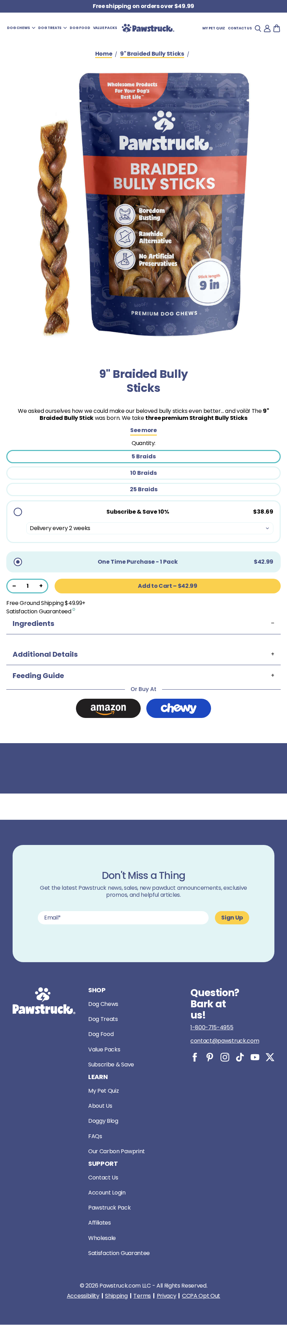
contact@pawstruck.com (224, 1041)
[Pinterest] (209, 1057)
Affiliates (99, 1223)
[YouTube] (255, 1057)
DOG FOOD (80, 27)
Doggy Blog (103, 1121)
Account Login (107, 1193)
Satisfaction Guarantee (119, 1253)
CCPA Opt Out (201, 1295)
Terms (141, 1295)
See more (143, 430)
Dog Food (100, 1034)
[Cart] (276, 28)
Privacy (166, 1295)
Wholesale (102, 1238)
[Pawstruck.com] (148, 28)
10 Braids (143, 473)
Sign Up (232, 918)
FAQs (95, 1136)
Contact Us (103, 1178)
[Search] (258, 28)
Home (103, 54)
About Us (100, 1106)
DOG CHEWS (18, 27)
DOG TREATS (50, 27)
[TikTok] (240, 1057)
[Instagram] (224, 1057)
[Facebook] (194, 1057)
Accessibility (83, 1295)
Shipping (116, 1295)
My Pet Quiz (213, 28)
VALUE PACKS (105, 27)
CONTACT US (240, 28)
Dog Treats (103, 1019)
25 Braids (144, 489)
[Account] (267, 28)
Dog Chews (103, 1004)
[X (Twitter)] (270, 1057)
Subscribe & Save (111, 1064)
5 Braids (144, 456)
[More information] (74, 609)
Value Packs (104, 1049)
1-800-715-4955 (211, 1027)
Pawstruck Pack (109, 1208)
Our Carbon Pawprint (116, 1151)
